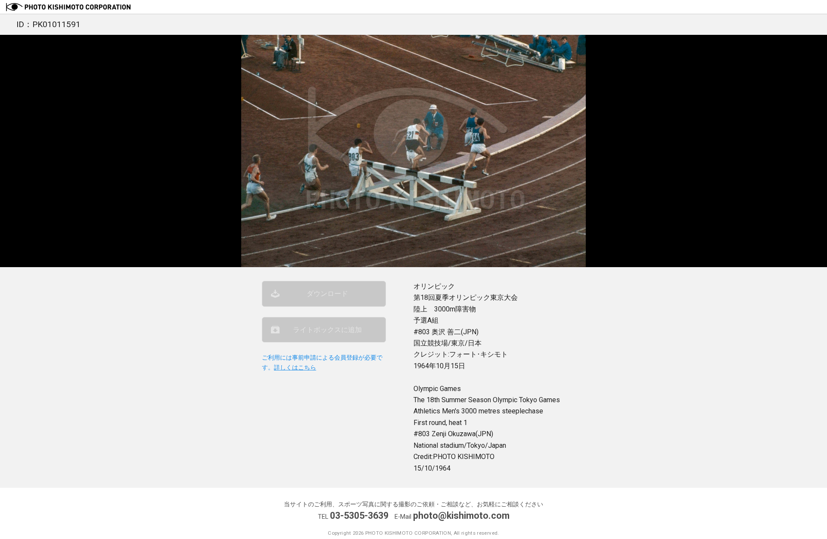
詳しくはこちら (295, 367)
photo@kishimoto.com (461, 515)
